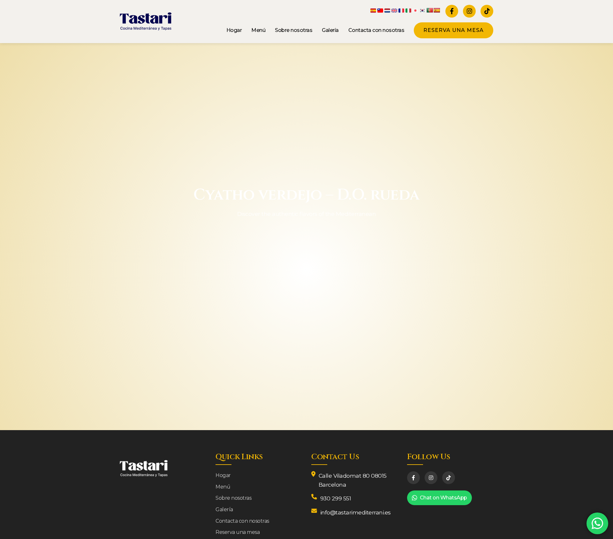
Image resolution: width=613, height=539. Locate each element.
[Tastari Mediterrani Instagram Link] (469, 11)
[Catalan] (373, 10)
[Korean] (423, 10)
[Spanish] (437, 10)
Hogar (234, 30)
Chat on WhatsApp (443, 498)
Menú (258, 30)
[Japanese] (415, 10)
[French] (401, 10)
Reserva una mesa (453, 30)
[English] (394, 10)
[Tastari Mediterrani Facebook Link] (451, 11)
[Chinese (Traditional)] (380, 10)
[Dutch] (387, 10)
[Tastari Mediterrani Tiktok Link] (487, 11)
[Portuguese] (430, 10)
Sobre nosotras (293, 30)
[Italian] (408, 10)
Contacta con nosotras (376, 30)
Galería (330, 30)
